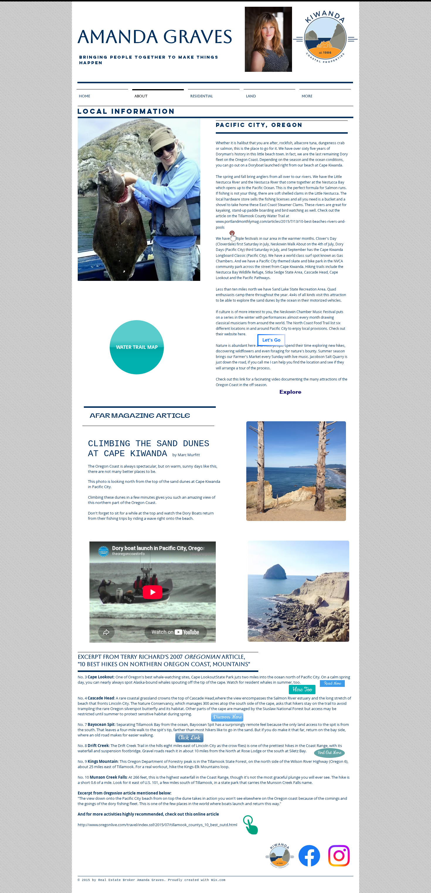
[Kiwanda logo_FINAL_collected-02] (279, 855)
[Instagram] (339, 855)
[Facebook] (309, 855)
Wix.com (218, 880)
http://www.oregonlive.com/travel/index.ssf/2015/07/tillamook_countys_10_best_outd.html (157, 824)
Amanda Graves (155, 36)
